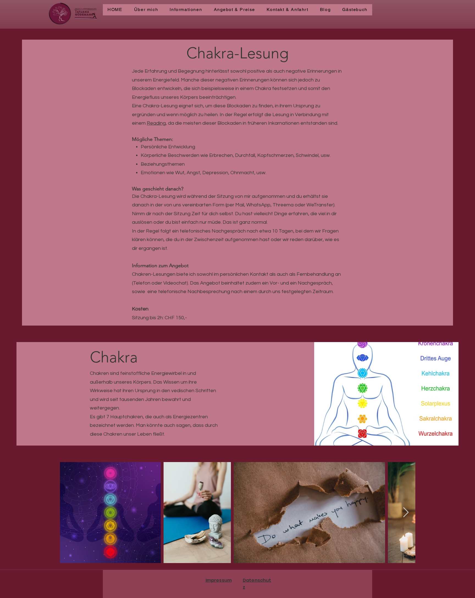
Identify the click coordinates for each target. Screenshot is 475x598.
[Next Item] (406, 512)
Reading (156, 123)
